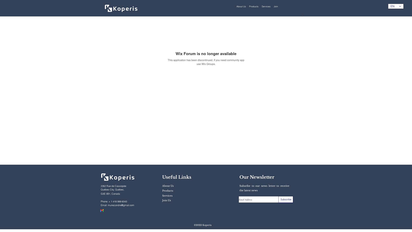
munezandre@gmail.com (121, 205)
